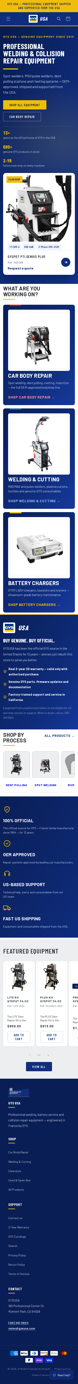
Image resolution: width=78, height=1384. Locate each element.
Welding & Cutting (19, 1161)
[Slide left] (30, 1055)
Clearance (14, 1171)
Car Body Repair (18, 1152)
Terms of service (41, 1375)
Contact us (15, 1218)
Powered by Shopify (39, 1369)
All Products (16, 1189)
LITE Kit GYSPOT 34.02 (18, 999)
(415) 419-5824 (18, 1322)
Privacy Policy (17, 1255)
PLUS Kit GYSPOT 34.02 (51, 999)
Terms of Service (18, 1274)
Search (12, 1246)
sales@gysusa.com (21, 1328)
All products (60, 735)
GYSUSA (22, 1369)
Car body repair (22, 117)
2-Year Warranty (18, 1227)
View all (39, 1067)
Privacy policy (62, 1369)
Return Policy (16, 1264)
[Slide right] (48, 1055)
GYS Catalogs (17, 1236)
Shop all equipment (24, 105)
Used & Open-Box (19, 1180)
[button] (8, 18)
